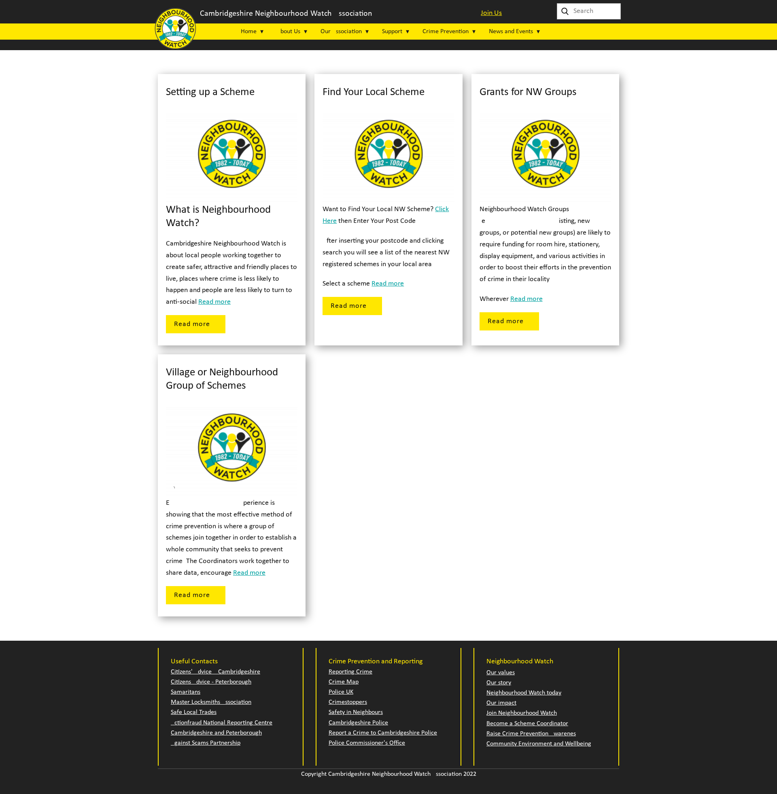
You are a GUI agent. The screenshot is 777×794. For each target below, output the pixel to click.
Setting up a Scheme (210, 92)
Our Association (341, 31)
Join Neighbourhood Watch (521, 713)
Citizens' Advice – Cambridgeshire (215, 672)
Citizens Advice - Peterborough (211, 682)
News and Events (511, 31)
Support (392, 31)
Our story (498, 683)
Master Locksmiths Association (211, 702)
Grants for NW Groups (528, 92)
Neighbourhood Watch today (523, 693)
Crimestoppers (348, 702)
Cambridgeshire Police (358, 723)
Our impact (501, 703)
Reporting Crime (350, 672)
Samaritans (185, 692)
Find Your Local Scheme (374, 92)
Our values (500, 672)
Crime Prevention (445, 31)
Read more (214, 302)
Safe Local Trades (194, 712)
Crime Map (344, 682)
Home (249, 31)
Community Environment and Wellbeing (538, 744)
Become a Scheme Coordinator (527, 723)
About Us (288, 31)
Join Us (491, 13)
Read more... (195, 324)
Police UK (341, 692)
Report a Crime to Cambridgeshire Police (383, 733)
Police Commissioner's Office (367, 743)
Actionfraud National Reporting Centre (221, 723)
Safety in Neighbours (356, 712)
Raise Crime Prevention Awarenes (531, 733)
